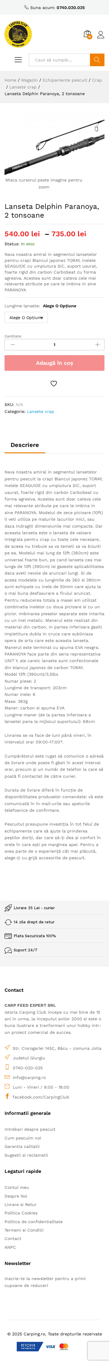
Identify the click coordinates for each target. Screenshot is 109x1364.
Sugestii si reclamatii (26, 1155)
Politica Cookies (21, 1213)
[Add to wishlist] (54, 383)
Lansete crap (40, 411)
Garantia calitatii (22, 1146)
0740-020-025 (28, 1067)
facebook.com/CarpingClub (41, 1097)
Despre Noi (16, 1196)
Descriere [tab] (25, 445)
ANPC (10, 1247)
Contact (13, 1238)
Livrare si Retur (21, 1204)
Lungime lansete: (40, 305)
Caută (97, 60)
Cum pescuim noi (23, 1138)
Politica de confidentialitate (34, 1221)
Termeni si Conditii (24, 1230)
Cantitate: (13, 336)
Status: (12, 243)
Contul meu (17, 1187)
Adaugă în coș (54, 363)
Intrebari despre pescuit (30, 1129)
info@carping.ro (29, 1077)
